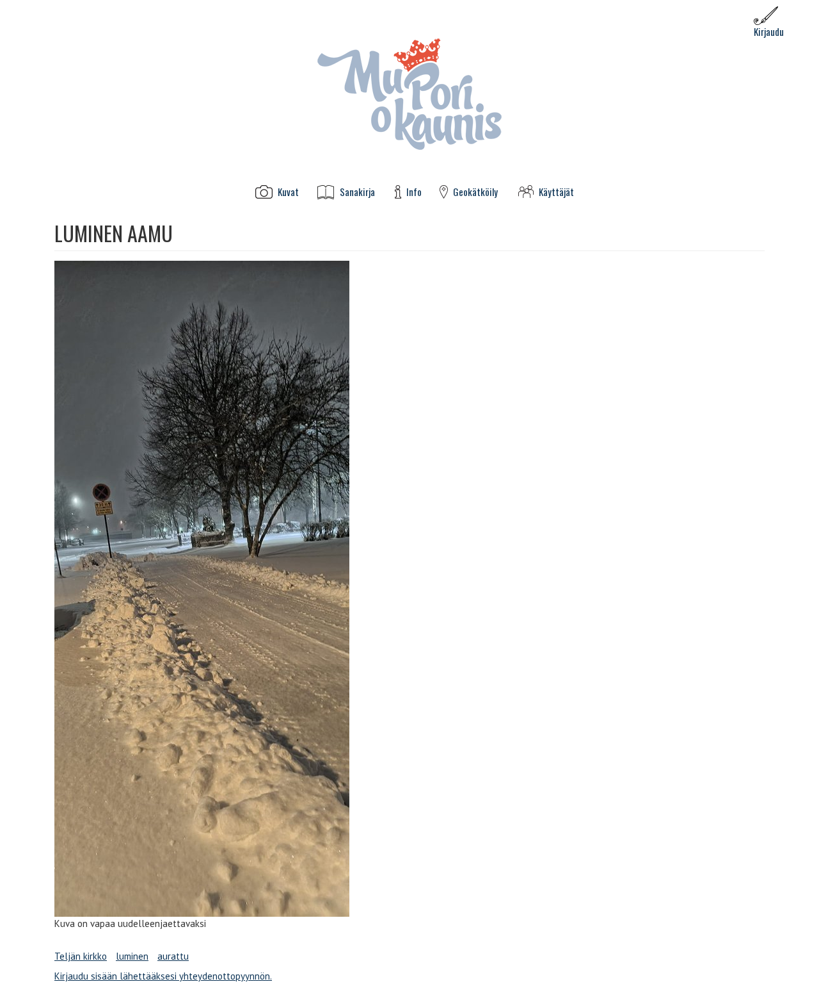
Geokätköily (475, 192)
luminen (132, 956)
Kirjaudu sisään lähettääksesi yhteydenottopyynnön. (163, 976)
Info (414, 192)
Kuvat (288, 192)
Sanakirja (357, 192)
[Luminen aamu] (409, 589)
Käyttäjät (556, 192)
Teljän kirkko (80, 956)
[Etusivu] (409, 93)
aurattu (173, 956)
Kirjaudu (769, 31)
